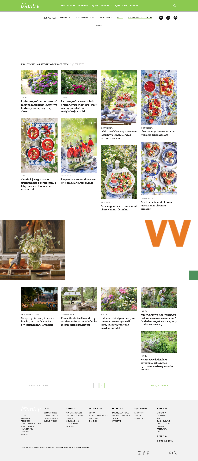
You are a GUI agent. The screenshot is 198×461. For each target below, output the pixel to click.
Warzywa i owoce (74, 413)
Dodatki (160, 426)
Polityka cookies (28, 426)
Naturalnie (83, 5)
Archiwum (25, 418)
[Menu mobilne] (14, 6)
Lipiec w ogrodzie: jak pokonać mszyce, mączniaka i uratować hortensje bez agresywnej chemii (39, 106)
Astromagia (106, 17)
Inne (159, 432)
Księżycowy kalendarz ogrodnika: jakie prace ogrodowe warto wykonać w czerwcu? (157, 364)
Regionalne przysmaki (30, 314)
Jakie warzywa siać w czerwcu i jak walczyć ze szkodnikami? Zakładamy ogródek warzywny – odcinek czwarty (159, 319)
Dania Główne (163, 421)
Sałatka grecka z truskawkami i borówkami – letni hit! (119, 208)
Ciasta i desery (107, 128)
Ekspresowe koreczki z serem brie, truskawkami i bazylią (78, 181)
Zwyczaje (138, 416)
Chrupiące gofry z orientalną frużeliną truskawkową (158, 133)
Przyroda (106, 5)
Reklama (25, 432)
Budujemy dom (50, 421)
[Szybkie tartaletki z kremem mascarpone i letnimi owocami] (159, 168)
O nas (23, 416)
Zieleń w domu (72, 421)
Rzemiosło (139, 413)
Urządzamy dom (51, 418)
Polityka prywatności (31, 424)
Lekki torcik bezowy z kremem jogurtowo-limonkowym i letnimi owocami (119, 135)
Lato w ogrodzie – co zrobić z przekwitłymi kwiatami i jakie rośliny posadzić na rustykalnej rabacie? (79, 106)
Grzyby (115, 418)
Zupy (23, 176)
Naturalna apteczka (98, 416)
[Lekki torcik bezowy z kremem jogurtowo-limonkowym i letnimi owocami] (119, 97)
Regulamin (25, 421)
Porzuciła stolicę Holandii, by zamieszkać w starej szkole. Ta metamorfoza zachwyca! (79, 321)
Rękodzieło (120, 5)
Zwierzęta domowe (120, 413)
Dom (62, 5)
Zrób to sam (139, 418)
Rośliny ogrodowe (74, 416)
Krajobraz (116, 421)
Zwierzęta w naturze (121, 416)
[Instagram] (168, 18)
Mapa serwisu (27, 429)
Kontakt (25, 434)
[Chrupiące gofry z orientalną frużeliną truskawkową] (159, 97)
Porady (24, 98)
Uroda (92, 413)
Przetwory (162, 429)
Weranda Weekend (85, 17)
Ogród (71, 5)
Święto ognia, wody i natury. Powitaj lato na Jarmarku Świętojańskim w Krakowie (37, 321)
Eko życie (93, 421)
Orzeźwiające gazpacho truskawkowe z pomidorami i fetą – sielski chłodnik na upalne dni (38, 184)
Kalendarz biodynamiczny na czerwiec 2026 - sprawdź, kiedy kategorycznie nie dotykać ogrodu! (118, 322)
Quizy (95, 5)
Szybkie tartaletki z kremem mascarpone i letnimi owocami (157, 205)
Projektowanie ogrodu (73, 425)
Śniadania (161, 413)
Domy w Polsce (67, 314)
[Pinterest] (175, 18)
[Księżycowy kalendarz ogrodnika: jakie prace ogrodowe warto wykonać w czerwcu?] (159, 342)
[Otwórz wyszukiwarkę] (175, 6)
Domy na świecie (51, 416)
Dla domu (93, 418)
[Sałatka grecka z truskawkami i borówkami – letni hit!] (119, 172)
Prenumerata (165, 441)
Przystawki (66, 176)
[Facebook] (161, 18)
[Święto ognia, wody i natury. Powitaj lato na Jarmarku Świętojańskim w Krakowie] (39, 299)
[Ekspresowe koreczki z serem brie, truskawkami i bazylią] (79, 145)
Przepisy (133, 5)
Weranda (65, 17)
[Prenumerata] (171, 452)
